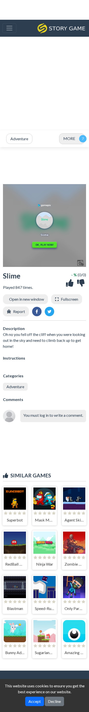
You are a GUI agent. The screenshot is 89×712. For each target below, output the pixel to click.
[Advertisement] (44, 83)
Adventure (15, 386)
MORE (69, 138)
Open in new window (26, 299)
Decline (54, 701)
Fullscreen (69, 299)
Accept (34, 701)
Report (19, 311)
